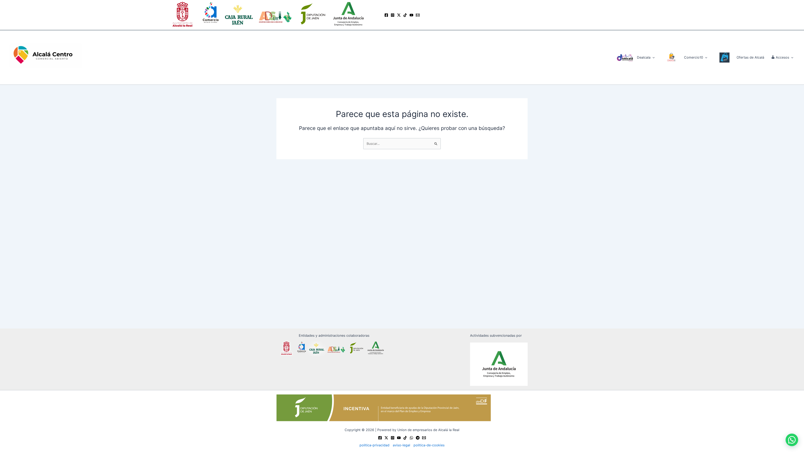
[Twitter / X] (399, 15)
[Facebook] (386, 15)
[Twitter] (386, 438)
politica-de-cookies (429, 445)
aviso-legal (401, 445)
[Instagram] (392, 15)
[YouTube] (411, 15)
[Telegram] (418, 438)
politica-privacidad (374, 445)
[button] (653, 57)
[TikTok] (405, 15)
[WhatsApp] (411, 438)
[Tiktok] (405, 438)
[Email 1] (418, 15)
